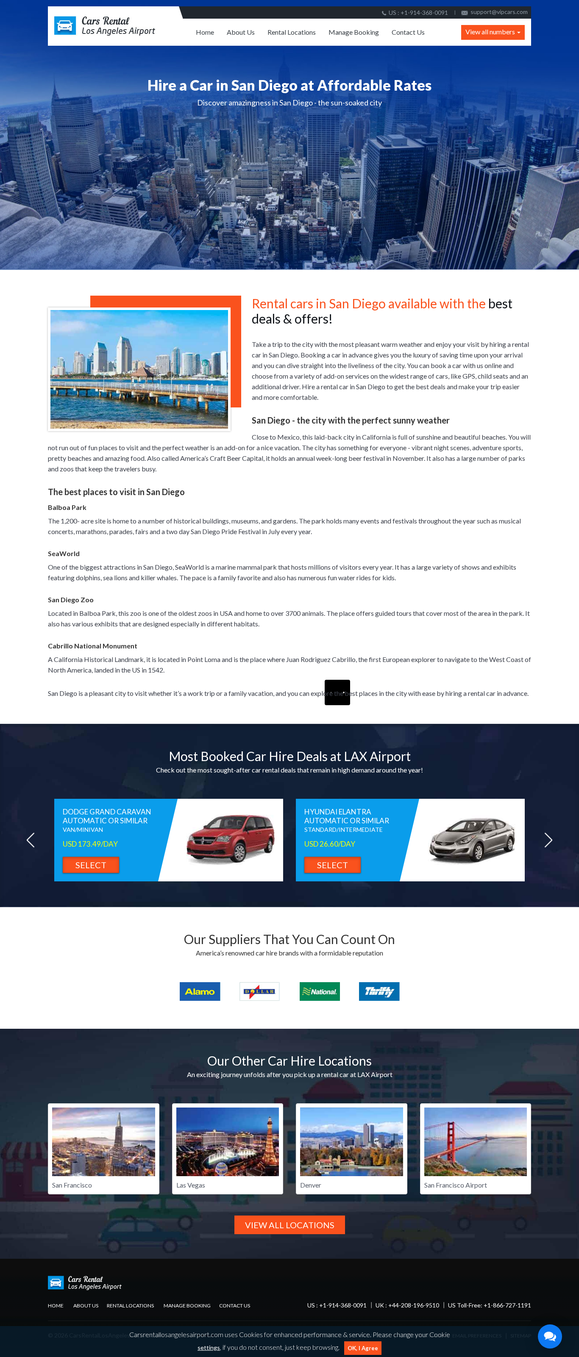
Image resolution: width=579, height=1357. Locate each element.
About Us (241, 32)
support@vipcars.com (499, 12)
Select (90, 865)
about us (85, 1305)
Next (548, 840)
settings (209, 1347)
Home (205, 32)
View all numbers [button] (490, 32)
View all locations (289, 1225)
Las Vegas (190, 1185)
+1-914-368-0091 (424, 13)
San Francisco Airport (455, 1185)
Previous (30, 840)
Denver (310, 1185)
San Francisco (72, 1185)
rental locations (130, 1305)
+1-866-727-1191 (507, 1305)
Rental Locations (291, 32)
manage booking (187, 1305)
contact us (234, 1305)
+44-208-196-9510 (413, 1305)
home (56, 1305)
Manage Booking (353, 32)
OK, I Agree (363, 1348)
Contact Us (408, 32)
